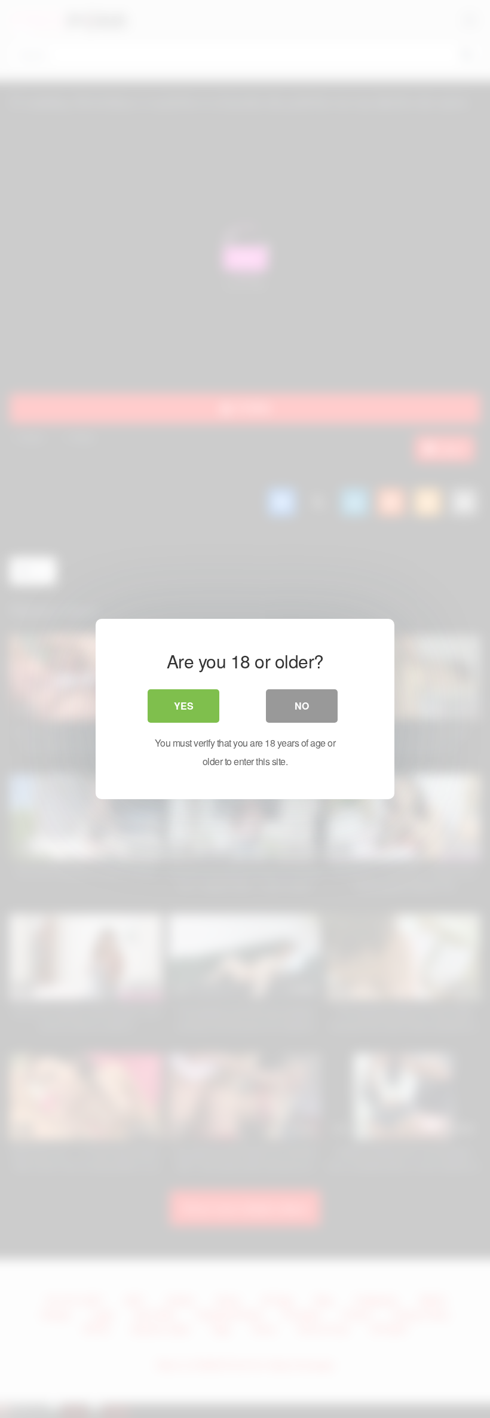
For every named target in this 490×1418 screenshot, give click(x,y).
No (302, 706)
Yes (184, 706)
